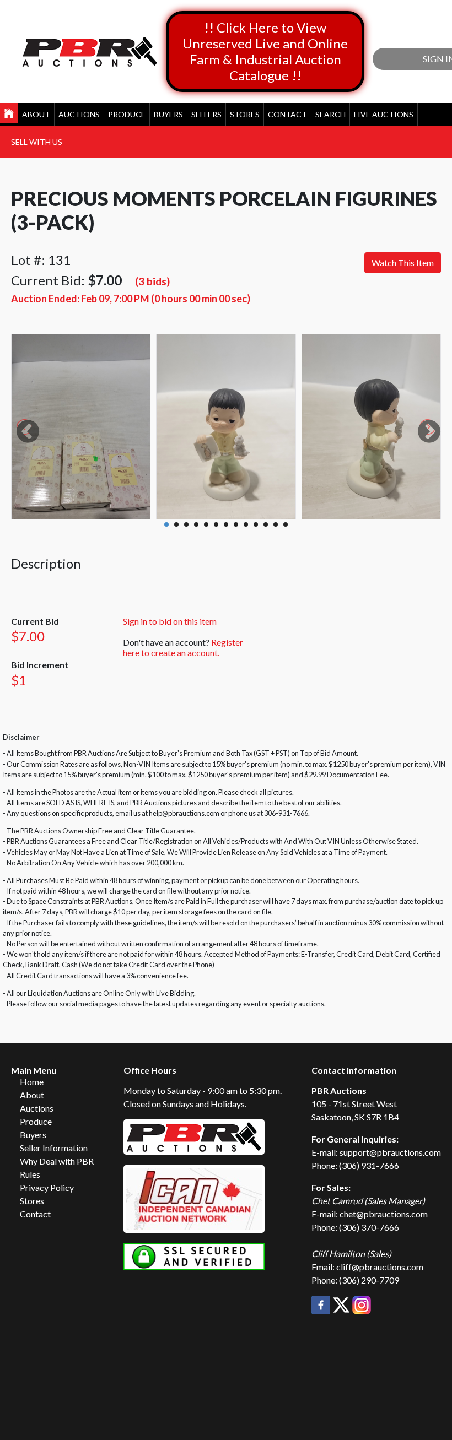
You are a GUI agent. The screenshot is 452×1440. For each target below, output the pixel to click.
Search (330, 114)
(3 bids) (152, 281)
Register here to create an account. (183, 647)
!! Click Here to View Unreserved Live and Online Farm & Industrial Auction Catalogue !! (265, 51)
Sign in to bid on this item (170, 621)
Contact (287, 114)
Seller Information (54, 1148)
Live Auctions (383, 114)
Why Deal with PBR (57, 1161)
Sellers (206, 114)
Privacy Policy (47, 1187)
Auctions (79, 114)
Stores (245, 114)
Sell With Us (36, 142)
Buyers (168, 114)
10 (256, 524)
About (36, 114)
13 (285, 524)
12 (275, 524)
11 (265, 524)
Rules (30, 1174)
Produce (127, 114)
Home (32, 1081)
